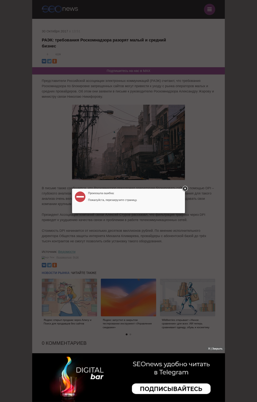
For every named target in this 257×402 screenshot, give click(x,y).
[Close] (185, 188)
